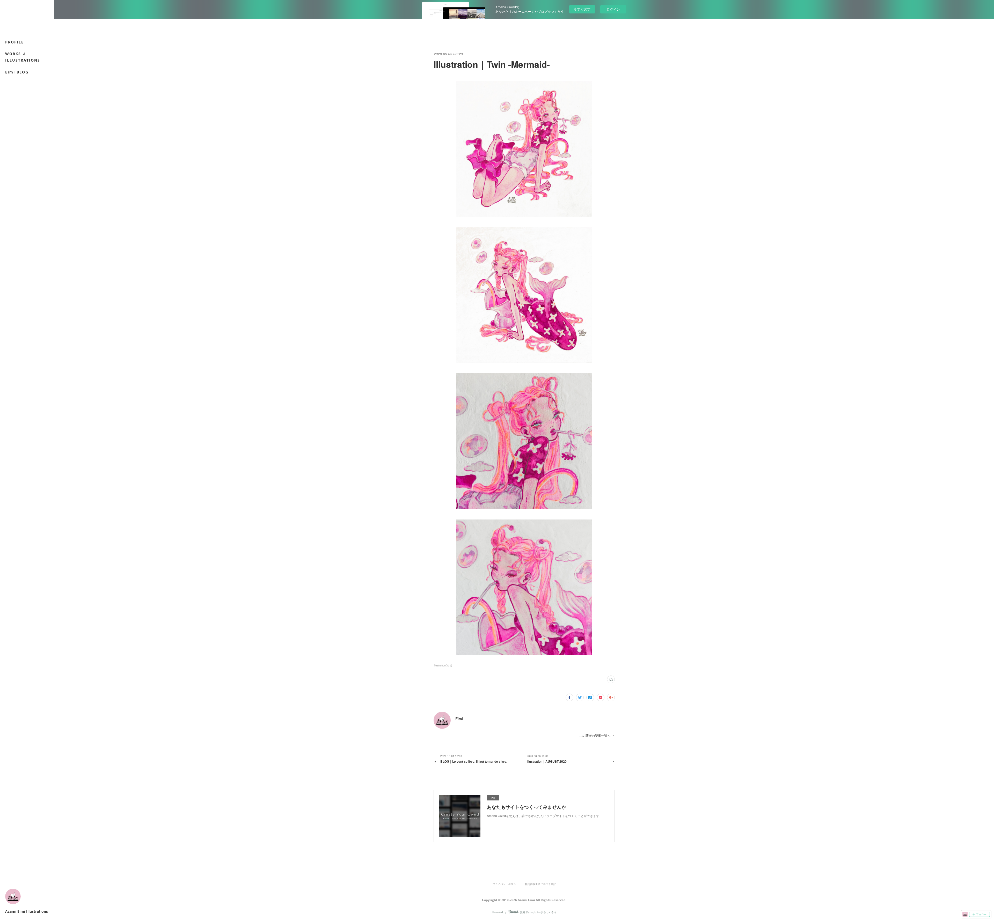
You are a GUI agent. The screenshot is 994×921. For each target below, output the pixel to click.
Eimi (459, 718)
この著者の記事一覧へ (594, 735)
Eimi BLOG (16, 72)
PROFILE (14, 42)
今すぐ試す (582, 8)
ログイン (613, 9)
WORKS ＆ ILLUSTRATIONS (22, 57)
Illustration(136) (443, 665)
